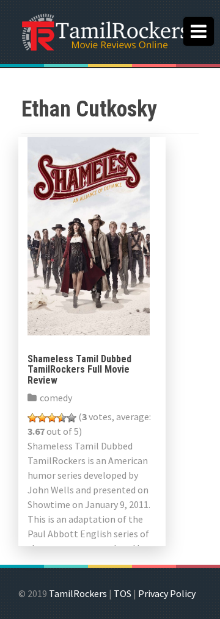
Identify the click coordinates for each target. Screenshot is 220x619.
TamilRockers (78, 593)
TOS (122, 593)
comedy (56, 398)
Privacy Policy (167, 593)
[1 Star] (32, 418)
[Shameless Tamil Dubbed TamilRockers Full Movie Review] (89, 235)
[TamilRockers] (103, 30)
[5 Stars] (71, 418)
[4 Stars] (62, 418)
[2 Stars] (42, 418)
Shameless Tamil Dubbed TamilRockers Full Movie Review (79, 369)
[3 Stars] (52, 418)
